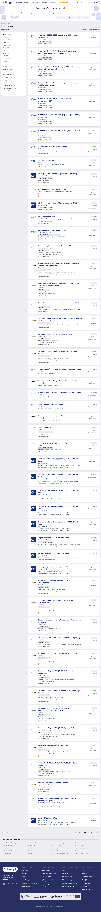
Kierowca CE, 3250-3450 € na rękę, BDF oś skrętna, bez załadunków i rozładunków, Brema (59, 68)
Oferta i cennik (46, 870)
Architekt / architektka (46, 217)
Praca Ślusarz (79, 850)
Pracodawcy (26, 2)
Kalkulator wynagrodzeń (49, 2)
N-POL (39, 148)
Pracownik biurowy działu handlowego (52, 147)
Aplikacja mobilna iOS (68, 886)
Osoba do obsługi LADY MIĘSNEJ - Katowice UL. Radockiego (56, 672)
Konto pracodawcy (47, 877)
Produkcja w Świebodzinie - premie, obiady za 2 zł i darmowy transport (57, 799)
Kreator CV (38, 2)
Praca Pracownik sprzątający (11, 843)
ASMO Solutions (42, 39)
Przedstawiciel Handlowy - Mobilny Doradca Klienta (57, 381)
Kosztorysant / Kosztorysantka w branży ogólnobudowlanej (53, 784)
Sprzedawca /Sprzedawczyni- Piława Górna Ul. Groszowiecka (56, 582)
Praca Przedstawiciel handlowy (60, 853)
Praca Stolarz (31, 850)
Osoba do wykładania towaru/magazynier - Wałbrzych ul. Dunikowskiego (60, 621)
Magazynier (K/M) (45, 427)
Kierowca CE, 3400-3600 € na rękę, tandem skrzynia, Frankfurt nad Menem (58, 84)
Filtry (15, 17)
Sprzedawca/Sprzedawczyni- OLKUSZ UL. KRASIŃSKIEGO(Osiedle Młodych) (54, 709)
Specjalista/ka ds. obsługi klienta (50, 404)
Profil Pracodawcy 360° (49, 873)
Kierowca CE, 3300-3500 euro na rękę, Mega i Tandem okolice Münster (59, 132)
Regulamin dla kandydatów (29, 883)
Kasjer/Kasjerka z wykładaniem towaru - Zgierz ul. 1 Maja (59, 303)
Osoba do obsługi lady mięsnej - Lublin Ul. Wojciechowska (60, 318)
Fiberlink (40, 371)
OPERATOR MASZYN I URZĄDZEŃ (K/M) (53, 443)
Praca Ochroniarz (56, 845)
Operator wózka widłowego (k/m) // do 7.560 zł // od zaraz (58, 460)
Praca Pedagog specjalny (82, 848)
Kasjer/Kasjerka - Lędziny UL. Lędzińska (53, 745)
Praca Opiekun (31, 845)
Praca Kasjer (54, 848)
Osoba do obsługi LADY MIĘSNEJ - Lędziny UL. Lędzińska (59, 728)
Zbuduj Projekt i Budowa (44, 232)
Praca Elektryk (79, 845)
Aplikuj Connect (86, 883)
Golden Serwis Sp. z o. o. (44, 248)
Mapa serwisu (86, 889)
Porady (33, 2)
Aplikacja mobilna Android (69, 883)
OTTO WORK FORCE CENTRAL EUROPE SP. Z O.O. (51, 802)
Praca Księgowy (7, 845)
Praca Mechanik (31, 843)
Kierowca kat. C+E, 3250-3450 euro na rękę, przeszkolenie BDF (55, 100)
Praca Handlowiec (32, 848)
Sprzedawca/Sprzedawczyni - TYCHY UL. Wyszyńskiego (59, 638)
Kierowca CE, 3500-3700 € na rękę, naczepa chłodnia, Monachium (59, 116)
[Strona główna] (7, 2)
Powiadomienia (25, 886)
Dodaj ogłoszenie (63, 2)
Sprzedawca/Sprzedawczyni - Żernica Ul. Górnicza (57, 653)
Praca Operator (7, 853)
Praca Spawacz (79, 843)
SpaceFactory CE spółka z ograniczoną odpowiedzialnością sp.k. (55, 191)
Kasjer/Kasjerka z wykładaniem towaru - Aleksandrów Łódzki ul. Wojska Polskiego (58, 284)
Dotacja (84, 886)
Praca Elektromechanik (81, 853)
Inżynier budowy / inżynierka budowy (52, 189)
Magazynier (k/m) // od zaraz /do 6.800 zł (53, 538)
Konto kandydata (85, 2)
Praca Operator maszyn (58, 843)
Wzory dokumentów (68, 877)
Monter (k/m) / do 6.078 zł (48, 818)
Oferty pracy (18, 2)
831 (84, 833)
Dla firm (96, 2)
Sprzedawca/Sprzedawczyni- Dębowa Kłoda (55, 334)
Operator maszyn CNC (46, 160)
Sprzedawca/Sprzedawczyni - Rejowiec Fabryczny (57, 352)
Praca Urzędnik (55, 850)
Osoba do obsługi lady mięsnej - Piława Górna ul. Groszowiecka (56, 601)
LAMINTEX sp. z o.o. (43, 429)
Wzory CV (65, 873)
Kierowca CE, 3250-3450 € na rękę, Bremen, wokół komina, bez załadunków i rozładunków (57, 52)
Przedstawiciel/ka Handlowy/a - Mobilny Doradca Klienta (59, 369)
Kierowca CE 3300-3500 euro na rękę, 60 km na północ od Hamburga (59, 36)
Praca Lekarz (30, 853)
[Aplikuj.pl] (10, 869)
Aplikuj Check (86, 880)
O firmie (84, 870)
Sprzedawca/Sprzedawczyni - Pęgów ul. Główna (56, 246)
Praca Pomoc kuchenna (9, 850)
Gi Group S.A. (41, 176)
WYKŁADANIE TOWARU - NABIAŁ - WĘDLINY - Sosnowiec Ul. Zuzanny (59, 764)
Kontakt (84, 873)
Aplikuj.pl (3, 23)
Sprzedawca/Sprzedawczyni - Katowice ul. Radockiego (59, 691)
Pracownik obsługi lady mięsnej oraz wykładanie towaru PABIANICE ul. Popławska (59, 264)
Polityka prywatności (88, 877)
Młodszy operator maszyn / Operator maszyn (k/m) (57, 174)
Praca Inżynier (7, 848)
